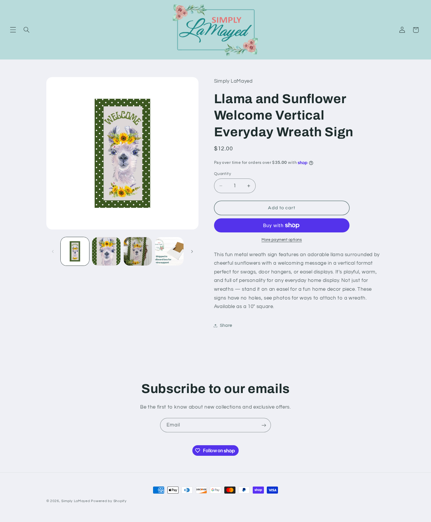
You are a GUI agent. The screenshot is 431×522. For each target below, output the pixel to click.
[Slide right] (192, 251)
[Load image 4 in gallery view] (169, 251)
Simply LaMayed (75, 501)
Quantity (222, 174)
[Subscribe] (264, 425)
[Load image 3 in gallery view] (138, 251)
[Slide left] (52, 251)
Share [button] (226, 325)
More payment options (282, 240)
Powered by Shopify (108, 501)
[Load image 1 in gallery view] (75, 251)
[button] (13, 30)
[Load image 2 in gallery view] (106, 251)
